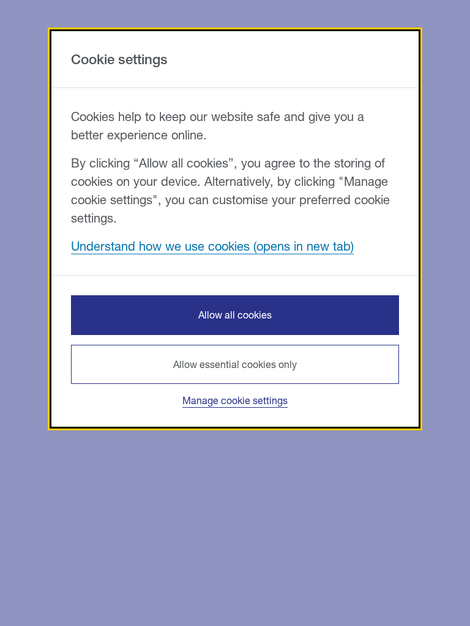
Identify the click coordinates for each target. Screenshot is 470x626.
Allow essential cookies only (235, 364)
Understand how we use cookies (160, 246)
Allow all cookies (235, 314)
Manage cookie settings (235, 400)
